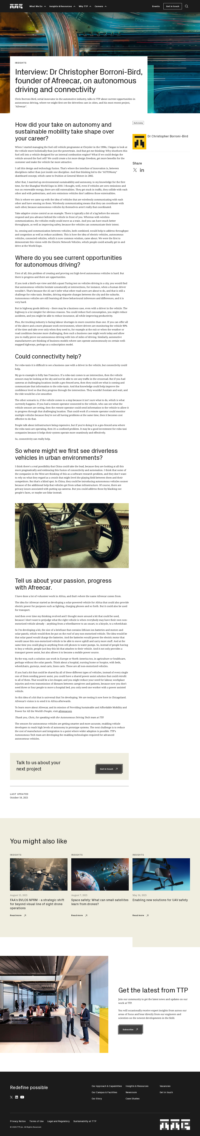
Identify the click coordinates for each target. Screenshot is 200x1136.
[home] (16, 6)
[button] (37, 6)
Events (156, 6)
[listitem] (39, 885)
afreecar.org (65, 711)
